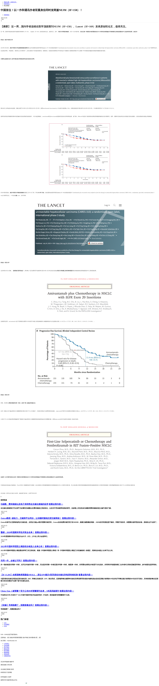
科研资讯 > (7, 4)
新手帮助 (6, 650)
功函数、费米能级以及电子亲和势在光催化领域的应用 (24, 504)
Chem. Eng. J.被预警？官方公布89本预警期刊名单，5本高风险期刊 (30, 591)
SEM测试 (6, 624)
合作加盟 (6, 645)
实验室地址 (7, 656)
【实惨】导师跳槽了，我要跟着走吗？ (17, 605)
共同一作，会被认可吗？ (12, 560)
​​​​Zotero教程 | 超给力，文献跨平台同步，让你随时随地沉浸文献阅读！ (31, 518)
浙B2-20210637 (66, 683)
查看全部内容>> (56, 504)
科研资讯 (6, 15)
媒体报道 (6, 652)
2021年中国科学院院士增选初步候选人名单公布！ (22, 546)
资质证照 (6, 654)
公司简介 (6, 643)
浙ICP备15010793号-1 (77, 683)
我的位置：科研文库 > (10, 2)
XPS (5, 623)
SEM (5, 626)
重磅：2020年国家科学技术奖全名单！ (17, 532)
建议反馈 (6, 649)
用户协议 (6, 647)
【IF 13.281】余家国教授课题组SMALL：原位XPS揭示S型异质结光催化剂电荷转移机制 (39, 575)
